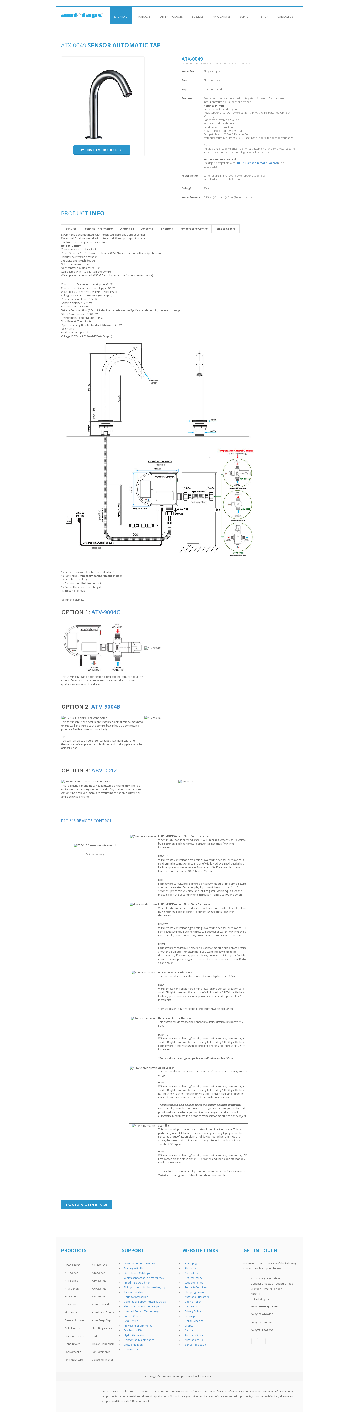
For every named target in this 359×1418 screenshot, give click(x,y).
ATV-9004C (105, 612)
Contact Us (285, 16)
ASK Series (98, 1296)
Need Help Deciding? (137, 1282)
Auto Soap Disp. (102, 1320)
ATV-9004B (105, 706)
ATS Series (71, 1273)
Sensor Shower (74, 1320)
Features (187, 98)
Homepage (191, 1263)
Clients (189, 1325)
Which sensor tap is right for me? (144, 1278)
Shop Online (72, 1265)
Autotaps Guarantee (197, 1297)
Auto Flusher (72, 1328)
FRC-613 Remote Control (86, 820)
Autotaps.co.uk (194, 1340)
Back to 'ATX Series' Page (86, 1204)
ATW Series (99, 1281)
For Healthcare (74, 1359)
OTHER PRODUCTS (171, 16)
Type (185, 89)
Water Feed (188, 71)
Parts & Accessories (136, 1297)
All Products (99, 1265)
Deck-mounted (213, 89)
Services (198, 16)
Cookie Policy (193, 1302)
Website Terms (194, 1282)
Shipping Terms (194, 1292)
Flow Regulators (102, 1328)
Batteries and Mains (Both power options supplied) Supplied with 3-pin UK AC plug (234, 177)
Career (189, 1330)
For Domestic (73, 1352)
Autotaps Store (194, 1335)
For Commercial (101, 1352)
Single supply (212, 71)
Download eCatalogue (137, 1273)
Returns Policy (193, 1278)
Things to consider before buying (144, 1287)
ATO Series (72, 1288)
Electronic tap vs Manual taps (141, 1306)
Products (144, 16)
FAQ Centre (131, 1321)
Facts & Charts (132, 1316)
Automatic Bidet (101, 1304)
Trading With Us (133, 1268)
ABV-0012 (104, 770)
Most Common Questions (139, 1263)
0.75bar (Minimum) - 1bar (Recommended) (229, 197)
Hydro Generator (134, 1335)
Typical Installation (135, 1292)
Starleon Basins (74, 1336)
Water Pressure (191, 197)
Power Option (190, 175)
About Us (190, 1268)
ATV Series (71, 1304)
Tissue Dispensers (103, 1344)
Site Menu (121, 16)
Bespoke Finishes (102, 1359)
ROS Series (72, 1296)
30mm (207, 188)
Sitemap (190, 1316)
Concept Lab (131, 1349)
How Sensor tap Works (138, 1325)
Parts (95, 1336)
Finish (185, 80)
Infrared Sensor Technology (141, 1311)
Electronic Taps (133, 1345)
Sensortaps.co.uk (195, 1345)
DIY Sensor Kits (133, 1330)
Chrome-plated (213, 80)
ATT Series (71, 1281)
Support (246, 16)
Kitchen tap (72, 1312)
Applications (222, 16)
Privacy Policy (193, 1311)
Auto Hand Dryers (103, 1312)
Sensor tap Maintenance (139, 1340)
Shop (264, 16)
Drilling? (186, 188)
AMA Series (99, 1288)
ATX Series (98, 1273)
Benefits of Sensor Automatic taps (145, 1302)
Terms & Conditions (197, 1287)
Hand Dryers (72, 1344)
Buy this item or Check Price (101, 150)
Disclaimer (191, 1306)
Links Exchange (194, 1321)
